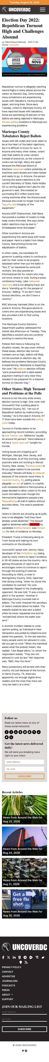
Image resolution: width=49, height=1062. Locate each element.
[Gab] (20, 732)
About (6, 994)
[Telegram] (25, 732)
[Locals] (7, 737)
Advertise (8, 976)
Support (7, 999)
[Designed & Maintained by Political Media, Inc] (23, 1050)
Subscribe (24, 776)
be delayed (39, 473)
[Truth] (34, 732)
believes (21, 368)
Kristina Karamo (22, 528)
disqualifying (10, 501)
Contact (7, 971)
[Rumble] (29, 732)
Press (6, 990)
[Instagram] (16, 732)
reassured (18, 169)
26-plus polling (10, 122)
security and (9, 204)
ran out (16, 483)
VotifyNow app (29, 553)
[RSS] (11, 737)
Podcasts (8, 985)
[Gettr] (39, 732)
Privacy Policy (11, 967)
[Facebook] (7, 732)
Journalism (9, 981)
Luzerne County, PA (13, 480)
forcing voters (34, 465)
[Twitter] (11, 732)
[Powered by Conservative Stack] (26, 1050)
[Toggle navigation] (42, 9)
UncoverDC (17, 9)
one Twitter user (14, 435)
